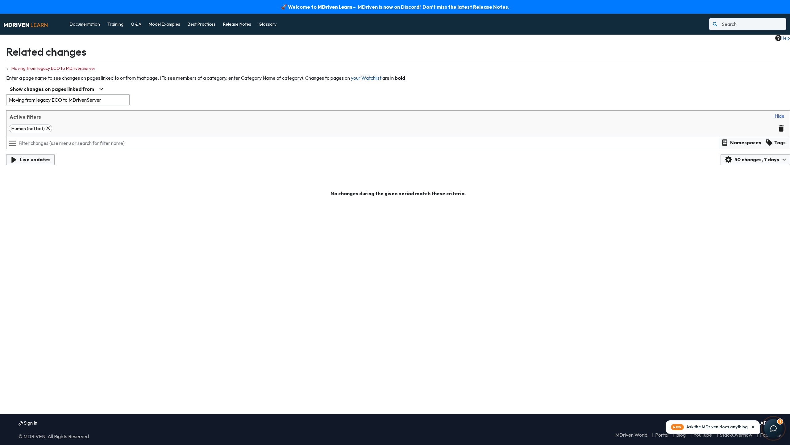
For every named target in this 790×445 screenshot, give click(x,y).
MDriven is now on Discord (388, 7)
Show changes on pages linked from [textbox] (52, 89)
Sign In (30, 423)
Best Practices (202, 24)
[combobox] (56, 89)
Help (785, 38)
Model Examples (164, 24)
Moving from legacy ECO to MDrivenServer (53, 68)
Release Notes (237, 24)
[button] (779, 116)
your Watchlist (366, 78)
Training (115, 24)
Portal (661, 435)
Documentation (85, 24)
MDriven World (631, 435)
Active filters (25, 117)
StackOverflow (736, 435)
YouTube (702, 435)
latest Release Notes (482, 7)
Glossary (267, 24)
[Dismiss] (753, 427)
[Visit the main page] (26, 24)
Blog (681, 435)
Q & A (136, 24)
